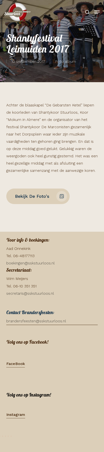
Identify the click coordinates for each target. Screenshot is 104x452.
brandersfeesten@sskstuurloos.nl (36, 321)
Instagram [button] (15, 414)
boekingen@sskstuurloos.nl (30, 263)
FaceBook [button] (15, 363)
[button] (97, 12)
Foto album (65, 61)
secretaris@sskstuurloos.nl (30, 293)
